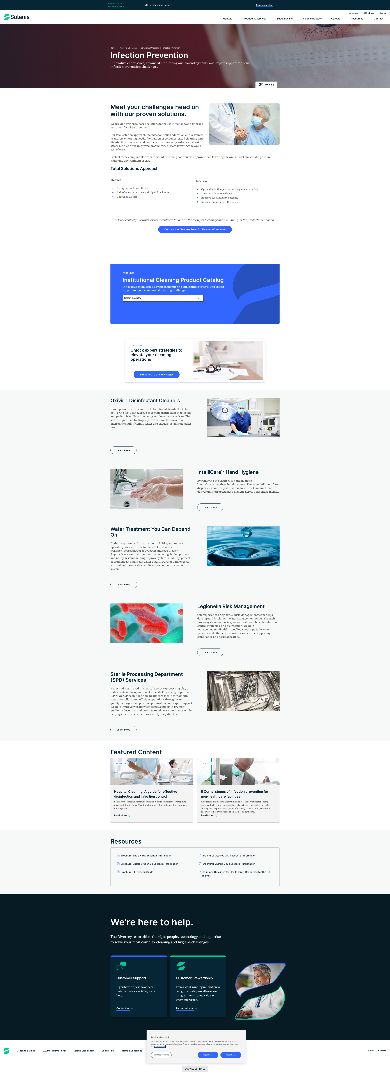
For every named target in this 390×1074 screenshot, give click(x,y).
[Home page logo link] (17, 19)
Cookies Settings (195, 1068)
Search (382, 13)
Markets (228, 18)
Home (112, 48)
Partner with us (185, 1008)
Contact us (123, 1008)
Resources (357, 18)
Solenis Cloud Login (83, 1050)
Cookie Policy (159, 1046)
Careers (336, 18)
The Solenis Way (311, 18)
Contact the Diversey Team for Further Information (195, 229)
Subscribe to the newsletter (156, 374)
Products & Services (255, 18)
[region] (196, 1046)
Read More (120, 815)
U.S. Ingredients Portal (54, 1050)
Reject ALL (208, 1055)
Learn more (123, 450)
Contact (379, 18)
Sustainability (285, 18)
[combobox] (163, 298)
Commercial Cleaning (150, 48)
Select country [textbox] (132, 297)
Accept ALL (231, 1055)
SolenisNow (108, 1050)
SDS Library (368, 13)
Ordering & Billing (26, 1050)
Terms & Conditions (132, 1050)
